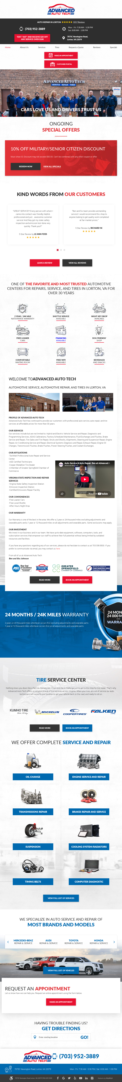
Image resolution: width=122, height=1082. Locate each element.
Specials (113, 47)
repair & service (23, 942)
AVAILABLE (61, 339)
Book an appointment (77, 579)
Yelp (75, 1078)
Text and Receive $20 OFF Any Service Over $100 (32, 38)
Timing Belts (33, 881)
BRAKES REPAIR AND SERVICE (89, 811)
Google (63, 1078)
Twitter (69, 1078)
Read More (44, 728)
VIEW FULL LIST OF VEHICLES (61, 970)
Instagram (92, 1078)
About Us (24, 47)
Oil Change (33, 776)
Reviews (96, 47)
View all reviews (77, 262)
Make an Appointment (63, 56)
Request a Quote (76, 47)
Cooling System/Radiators (89, 846)
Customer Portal (64, 64)
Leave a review (44, 262)
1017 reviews (79, 22)
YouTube (81, 1078)
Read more (44, 579)
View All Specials (52, 166)
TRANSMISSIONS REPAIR (33, 811)
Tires (57, 47)
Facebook (58, 1078)
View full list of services (61, 898)
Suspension (33, 846)
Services (41, 47)
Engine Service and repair (89, 776)
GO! (84, 1037)
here (58, 548)
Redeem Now (25, 166)
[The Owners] (87, 402)
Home (7, 47)
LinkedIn (86, 1078)
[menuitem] (7, 47)
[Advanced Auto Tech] (61, 9)
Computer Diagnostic (89, 881)
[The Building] (34, 402)
